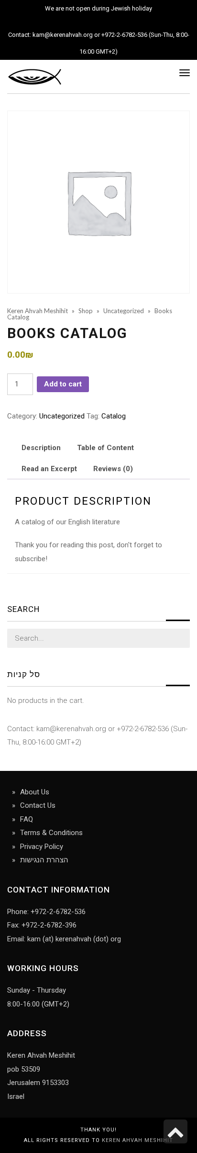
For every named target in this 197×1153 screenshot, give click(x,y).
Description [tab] (41, 447)
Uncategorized (62, 416)
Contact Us (37, 805)
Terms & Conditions (51, 832)
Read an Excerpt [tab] (49, 468)
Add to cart (63, 384)
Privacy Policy (41, 846)
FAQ (26, 819)
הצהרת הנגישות (44, 860)
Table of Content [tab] (105, 447)
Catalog (113, 416)
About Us (34, 792)
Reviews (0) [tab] (113, 468)
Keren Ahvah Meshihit (137, 1140)
